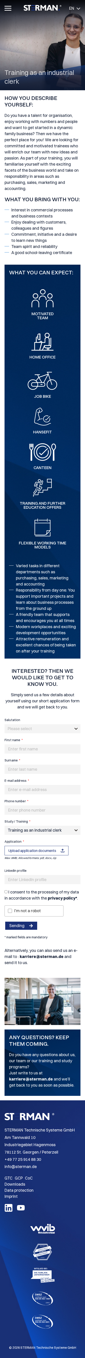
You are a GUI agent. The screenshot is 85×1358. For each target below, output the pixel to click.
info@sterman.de (21, 1166)
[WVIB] (42, 1238)
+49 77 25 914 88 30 (23, 1159)
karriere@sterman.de (41, 956)
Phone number (16, 801)
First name (13, 740)
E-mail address (16, 781)
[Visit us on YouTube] (21, 1210)
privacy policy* (62, 898)
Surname (11, 760)
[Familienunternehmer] (42, 1284)
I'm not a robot (27, 911)
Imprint (11, 1196)
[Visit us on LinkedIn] (8, 1210)
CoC (29, 1178)
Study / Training (17, 821)
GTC (8, 1178)
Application (13, 842)
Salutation (12, 720)
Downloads (15, 1184)
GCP (19, 1178)
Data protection (19, 1190)
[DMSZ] (42, 1307)
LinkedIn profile (16, 871)
